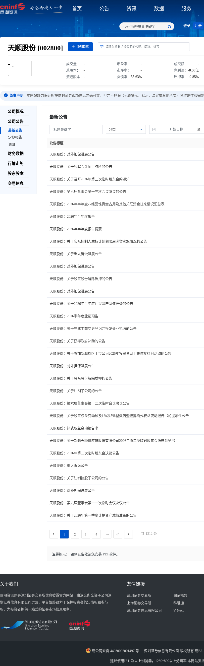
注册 (198, 26)
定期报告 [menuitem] (15, 137)
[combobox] (146, 26)
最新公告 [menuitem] (15, 130)
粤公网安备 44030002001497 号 (115, 651)
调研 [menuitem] (11, 144)
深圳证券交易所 (139, 596)
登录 (186, 26)
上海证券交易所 (139, 603)
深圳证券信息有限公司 (144, 610)
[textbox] (146, 26)
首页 (77, 8)
